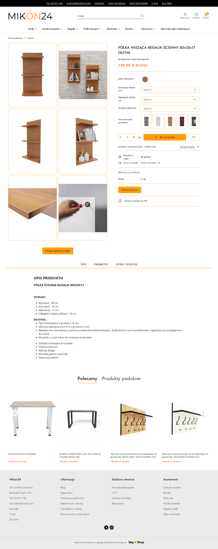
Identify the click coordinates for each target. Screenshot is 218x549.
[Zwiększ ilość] (133, 137)
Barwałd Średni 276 (20, 492)
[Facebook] (106, 527)
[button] (32, 75)
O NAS (155, 3)
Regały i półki (170, 508)
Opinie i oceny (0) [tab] (126, 264)
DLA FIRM (167, 3)
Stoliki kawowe (171, 503)
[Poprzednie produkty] (14, 413)
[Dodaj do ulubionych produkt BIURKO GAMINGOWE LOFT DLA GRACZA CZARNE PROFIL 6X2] (52, 390)
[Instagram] (112, 527)
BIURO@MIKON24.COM (79, 3)
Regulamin (67, 492)
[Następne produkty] (203, 413)
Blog (63, 487)
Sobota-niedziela (121, 498)
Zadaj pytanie (129, 189)
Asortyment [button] (170, 479)
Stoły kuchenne (172, 487)
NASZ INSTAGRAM (138, 3)
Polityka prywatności (72, 498)
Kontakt (13, 508)
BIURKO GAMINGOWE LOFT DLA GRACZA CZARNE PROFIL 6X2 (29, 455)
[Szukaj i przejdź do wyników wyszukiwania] (142, 16)
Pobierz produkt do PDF (135, 200)
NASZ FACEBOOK (116, 3)
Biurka (167, 492)
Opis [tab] (83, 264)
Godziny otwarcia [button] (123, 479)
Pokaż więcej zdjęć (57, 250)
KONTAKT (99, 3)
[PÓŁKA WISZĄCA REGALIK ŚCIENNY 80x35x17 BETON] (146, 121)
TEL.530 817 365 (54, 3)
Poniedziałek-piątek (123, 487)
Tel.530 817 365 (18, 498)
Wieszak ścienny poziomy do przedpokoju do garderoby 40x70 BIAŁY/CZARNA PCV (134, 455)
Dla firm (13, 519)
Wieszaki (168, 498)
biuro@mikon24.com (21, 503)
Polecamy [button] (87, 378)
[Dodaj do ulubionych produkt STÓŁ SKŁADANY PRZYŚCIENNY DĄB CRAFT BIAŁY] (206, 390)
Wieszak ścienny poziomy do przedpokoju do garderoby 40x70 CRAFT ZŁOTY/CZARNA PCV (82, 455)
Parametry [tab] (101, 264)
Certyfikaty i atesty (71, 508)
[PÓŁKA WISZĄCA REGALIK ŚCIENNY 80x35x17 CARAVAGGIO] (182, 121)
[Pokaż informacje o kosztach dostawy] (159, 162)
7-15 (114, 492)
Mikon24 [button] (15, 479)
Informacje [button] (67, 479)
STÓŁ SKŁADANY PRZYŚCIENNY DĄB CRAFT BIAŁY (184, 455)
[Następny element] (196, 121)
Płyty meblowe (171, 514)
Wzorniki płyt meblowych (75, 514)
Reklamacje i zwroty (72, 503)
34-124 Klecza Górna (21, 487)
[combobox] (169, 90)
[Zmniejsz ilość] (120, 137)
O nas (12, 514)
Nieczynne (118, 503)
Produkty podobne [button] (121, 378)
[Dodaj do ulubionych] (193, 137)
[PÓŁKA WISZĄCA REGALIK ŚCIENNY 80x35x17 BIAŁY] (158, 121)
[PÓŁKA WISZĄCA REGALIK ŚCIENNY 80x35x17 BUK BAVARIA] (170, 121)
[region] (169, 121)
